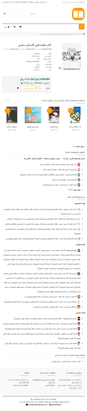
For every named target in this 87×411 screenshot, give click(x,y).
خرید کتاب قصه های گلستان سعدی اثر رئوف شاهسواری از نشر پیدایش (60, 34)
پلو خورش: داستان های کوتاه (67, 169)
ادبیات (74, 361)
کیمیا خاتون (73, 184)
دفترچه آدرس (50, 385)
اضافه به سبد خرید (29, 88)
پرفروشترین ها (35, 399)
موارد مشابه (79, 146)
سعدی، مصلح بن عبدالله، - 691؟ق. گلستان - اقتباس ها (42, 158)
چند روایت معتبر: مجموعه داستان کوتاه (64, 164)
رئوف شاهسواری (46, 49)
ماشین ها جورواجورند (70, 318)
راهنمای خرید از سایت (21, 385)
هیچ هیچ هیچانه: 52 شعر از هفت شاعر (64, 250)
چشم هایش (54, 126)
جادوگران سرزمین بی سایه (68, 307)
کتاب (79, 361)
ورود (5, 27)
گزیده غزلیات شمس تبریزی (68, 224)
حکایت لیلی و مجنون (70, 209)
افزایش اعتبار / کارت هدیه (18, 2)
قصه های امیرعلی (71, 174)
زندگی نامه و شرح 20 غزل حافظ (66, 229)
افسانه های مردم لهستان (69, 323)
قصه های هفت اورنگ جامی (68, 238)
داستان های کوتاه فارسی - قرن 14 (74, 158)
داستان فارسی (55, 361)
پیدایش (37, 53)
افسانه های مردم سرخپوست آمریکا (65, 343)
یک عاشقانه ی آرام (75, 126)
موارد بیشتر (77, 190)
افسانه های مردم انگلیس (69, 334)
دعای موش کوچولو (33, 126)
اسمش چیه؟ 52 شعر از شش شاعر (65, 273)
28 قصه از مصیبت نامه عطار (67, 296)
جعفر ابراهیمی (30, 49)
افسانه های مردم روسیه (69, 328)
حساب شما (44, 2)
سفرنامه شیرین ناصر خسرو (68, 301)
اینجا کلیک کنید (24, 382)
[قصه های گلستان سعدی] (60, 68)
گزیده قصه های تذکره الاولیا (68, 219)
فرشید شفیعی (14, 49)
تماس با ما (5, 2)
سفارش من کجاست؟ (33, 2)
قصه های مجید (72, 179)
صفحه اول (53, 399)
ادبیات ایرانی (66, 361)
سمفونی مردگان (12, 126)
